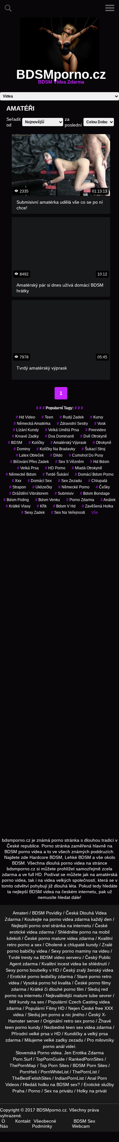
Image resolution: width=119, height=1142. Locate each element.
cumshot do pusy (86, 455)
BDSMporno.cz (61, 78)
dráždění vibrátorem (28, 493)
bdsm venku (47, 500)
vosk (100, 423)
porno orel (39, 925)
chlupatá (97, 481)
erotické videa (23, 932)
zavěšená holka (97, 506)
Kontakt (22, 1121)
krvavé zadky (25, 436)
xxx (16, 481)
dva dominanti (59, 436)
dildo (56, 455)
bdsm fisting (16, 500)
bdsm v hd (64, 506)
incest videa (69, 963)
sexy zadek (33, 512)
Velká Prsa (28, 468)
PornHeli (28, 1071)
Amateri (20, 912)
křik (42, 506)
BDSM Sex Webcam (83, 1123)
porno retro (100, 976)
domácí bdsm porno (94, 474)
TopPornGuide (50, 1059)
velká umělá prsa (62, 430)
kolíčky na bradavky (55, 449)
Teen (47, 417)
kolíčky (36, 442)
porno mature (52, 938)
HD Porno (55, 468)
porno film (74, 989)
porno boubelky (32, 970)
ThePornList (84, 1071)
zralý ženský (88, 970)
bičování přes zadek (29, 461)
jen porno (50, 1014)
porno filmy (100, 982)
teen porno (16, 1027)
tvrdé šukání (56, 474)
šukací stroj (93, 449)
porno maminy (76, 951)
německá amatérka (32, 423)
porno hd (48, 982)
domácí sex (40, 481)
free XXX (104, 1008)
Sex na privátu (58, 1090)
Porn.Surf (22, 1059)
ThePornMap (23, 1065)
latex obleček (30, 455)
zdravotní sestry (72, 423)
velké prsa (39, 1033)
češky (103, 487)
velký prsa (98, 1033)
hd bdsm (99, 461)
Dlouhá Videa (93, 912)
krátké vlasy (18, 506)
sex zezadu (70, 481)
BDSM (15, 442)
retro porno (18, 944)
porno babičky (21, 951)
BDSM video (52, 957)
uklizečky (42, 487)
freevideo (95, 430)
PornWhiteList (55, 1071)
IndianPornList (69, 1078)
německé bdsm (21, 474)
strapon (17, 487)
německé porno (73, 487)
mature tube (85, 995)
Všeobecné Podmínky (44, 1123)
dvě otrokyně (93, 436)
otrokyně (102, 442)
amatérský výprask (68, 442)
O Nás (4, 1123)
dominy (22, 449)
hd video (25, 417)
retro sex (73, 1020)
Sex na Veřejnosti (68, 512)
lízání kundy (26, 430)
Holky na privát (92, 1090)
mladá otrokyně (87, 468)
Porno (43, 1052)
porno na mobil (94, 932)
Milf (12, 1001)
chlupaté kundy (83, 944)
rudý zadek (72, 417)
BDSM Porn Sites (90, 1065)
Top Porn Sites (54, 1065)
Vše (94, 512)
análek (108, 500)
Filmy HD (55, 1008)
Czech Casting (83, 1001)
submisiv (64, 493)
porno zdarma (80, 500)
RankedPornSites (86, 1059)
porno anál (53, 1046)
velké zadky (55, 1040)
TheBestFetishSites (31, 1078)
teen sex (74, 1027)
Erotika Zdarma (88, 1052)
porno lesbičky (42, 976)
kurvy (96, 417)
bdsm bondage (95, 493)
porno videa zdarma (70, 919)
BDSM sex (66, 1084)
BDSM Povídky (47, 912)
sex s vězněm (69, 461)
